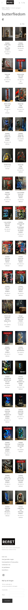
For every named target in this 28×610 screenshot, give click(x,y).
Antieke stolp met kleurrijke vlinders (20, 412)
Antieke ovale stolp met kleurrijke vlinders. (21, 510)
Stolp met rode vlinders (7, 75)
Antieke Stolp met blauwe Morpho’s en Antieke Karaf (20, 381)
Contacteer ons (6, 564)
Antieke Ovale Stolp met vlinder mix (20, 445)
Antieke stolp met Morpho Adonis (7, 259)
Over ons (4, 556)
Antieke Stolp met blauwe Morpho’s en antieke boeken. (7, 447)
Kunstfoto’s (5, 570)
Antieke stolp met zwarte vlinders (7, 288)
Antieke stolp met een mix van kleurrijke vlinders (20, 479)
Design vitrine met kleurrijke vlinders (21, 318)
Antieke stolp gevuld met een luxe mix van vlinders (7, 380)
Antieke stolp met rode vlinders (7, 195)
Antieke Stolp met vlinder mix (21, 44)
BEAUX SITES (12, 549)
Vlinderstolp (7, 165)
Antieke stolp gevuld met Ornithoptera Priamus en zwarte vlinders (20, 227)
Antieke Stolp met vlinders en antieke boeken (7, 137)
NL (19, 3)
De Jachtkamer (6, 567)
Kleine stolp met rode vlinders (20, 75)
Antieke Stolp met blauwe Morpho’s (7, 509)
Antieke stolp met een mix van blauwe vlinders (7, 479)
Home (3, 8)
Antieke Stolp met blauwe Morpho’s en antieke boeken (7, 414)
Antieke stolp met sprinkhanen (20, 348)
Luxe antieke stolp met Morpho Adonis (20, 195)
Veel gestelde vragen (8, 559)
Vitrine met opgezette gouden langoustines (7, 319)
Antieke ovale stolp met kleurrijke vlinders (7, 46)
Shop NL (8, 8)
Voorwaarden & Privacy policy (10, 562)
